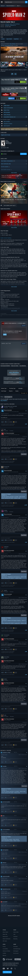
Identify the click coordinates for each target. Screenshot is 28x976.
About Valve (15, 932)
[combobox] (14, 2)
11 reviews (6, 636)
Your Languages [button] (8, 396)
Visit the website (4, 166)
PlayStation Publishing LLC (10, 25)
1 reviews (5, 548)
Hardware (15, 936)
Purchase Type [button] (12, 388)
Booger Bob (6, 466)
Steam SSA (5, 934)
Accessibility (5, 948)
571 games (6, 407)
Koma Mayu (6, 656)
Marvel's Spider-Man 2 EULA (7, 129)
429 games (6, 591)
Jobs (14, 934)
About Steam (5, 932)
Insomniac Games (8, 23)
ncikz (5, 715)
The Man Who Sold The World (10, 406)
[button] (3, 5)
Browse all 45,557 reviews (14, 915)
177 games (6, 511)
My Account (15, 953)
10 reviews (11, 591)
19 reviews (11, 511)
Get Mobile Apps (7, 972)
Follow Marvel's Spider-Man (12, 331)
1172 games (6, 716)
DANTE (5, 590)
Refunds (4, 955)
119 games (6, 430)
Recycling (15, 938)
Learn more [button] (23, 153)
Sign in (2, 69)
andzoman (6, 546)
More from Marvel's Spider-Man (15, 323)
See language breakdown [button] (5, 365)
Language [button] (20, 388)
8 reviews (5, 658)
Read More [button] (23, 454)
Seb (5, 429)
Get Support (15, 951)
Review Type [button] (3, 388)
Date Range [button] (3, 391)
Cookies (4, 953)
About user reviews (14, 365)
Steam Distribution (6, 938)
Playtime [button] (10, 391)
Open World (9, 38)
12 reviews (11, 430)
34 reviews (12, 716)
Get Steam (15, 946)
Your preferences (23, 365)
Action (2, 38)
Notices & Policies (6, 951)
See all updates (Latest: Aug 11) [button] (10, 205)
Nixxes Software (16, 23)
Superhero (16, 38)
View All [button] (25, 181)
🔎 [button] (26, 212)
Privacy (4, 946)
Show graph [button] (23, 393)
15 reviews (6, 680)
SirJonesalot (6, 635)
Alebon (5, 679)
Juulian (5, 510)
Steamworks (5, 936)
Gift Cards (5, 941)
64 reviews (11, 407)
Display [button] (16, 391)
